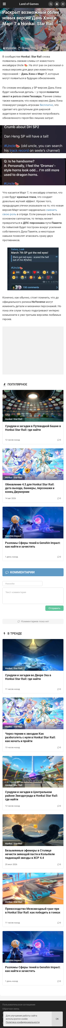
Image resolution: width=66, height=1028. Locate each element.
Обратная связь (10, 1008)
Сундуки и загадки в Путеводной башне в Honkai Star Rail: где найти (33, 427)
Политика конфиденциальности (23, 1022)
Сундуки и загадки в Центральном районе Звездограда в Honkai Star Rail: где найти (31, 795)
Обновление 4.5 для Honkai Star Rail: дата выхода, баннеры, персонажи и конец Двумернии (29, 488)
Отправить (54, 608)
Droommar (10, 48)
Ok (57, 1019)
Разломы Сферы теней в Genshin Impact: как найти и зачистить (32, 544)
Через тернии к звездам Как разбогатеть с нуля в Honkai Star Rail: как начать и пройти (30, 737)
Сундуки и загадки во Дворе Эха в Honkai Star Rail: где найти (28, 677)
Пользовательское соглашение (18, 1004)
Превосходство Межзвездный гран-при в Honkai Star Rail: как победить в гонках (32, 910)
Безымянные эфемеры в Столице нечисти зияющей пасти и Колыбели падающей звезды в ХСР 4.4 (30, 854)
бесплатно (46, 105)
